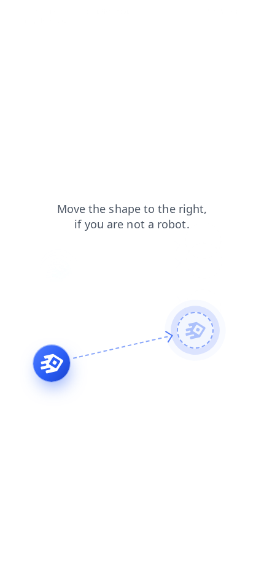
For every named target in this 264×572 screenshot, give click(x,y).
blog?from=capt (47, 20)
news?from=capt (48, 11)
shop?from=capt (109, 11)
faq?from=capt (227, 11)
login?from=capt (169, 11)
